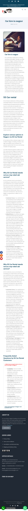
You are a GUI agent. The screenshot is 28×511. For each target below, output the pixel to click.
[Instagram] (15, 1)
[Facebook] (9, 1)
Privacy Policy (6, 439)
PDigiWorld (19, 503)
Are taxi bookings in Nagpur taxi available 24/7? (13, 407)
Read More (9, 425)
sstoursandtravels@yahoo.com (14, 6)
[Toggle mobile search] (22, 9)
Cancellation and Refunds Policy (11, 444)
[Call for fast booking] (3, 508)
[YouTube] (18, 1)
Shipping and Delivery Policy (10, 447)
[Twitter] (12, 1)
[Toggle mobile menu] (25, 9)
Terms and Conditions (8, 441)
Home (12, 24)
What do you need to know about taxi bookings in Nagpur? (13, 365)
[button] (14, 364)
